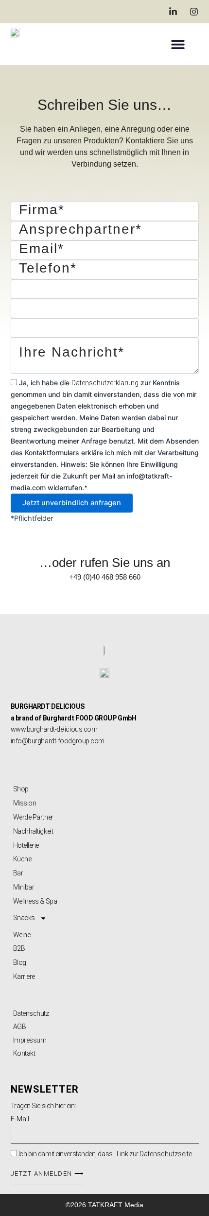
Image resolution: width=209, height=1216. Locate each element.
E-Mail (20, 1119)
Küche (22, 859)
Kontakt (24, 1053)
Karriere (24, 976)
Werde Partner (33, 817)
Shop (21, 789)
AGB (19, 1026)
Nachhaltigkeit (33, 831)
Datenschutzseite (165, 1154)
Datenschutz (31, 1013)
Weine (22, 935)
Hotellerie (26, 845)
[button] (178, 44)
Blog (19, 962)
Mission (24, 803)
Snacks (24, 918)
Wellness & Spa (35, 901)
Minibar (24, 887)
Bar (18, 873)
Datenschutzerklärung (105, 383)
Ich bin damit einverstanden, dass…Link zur (105, 1154)
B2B (19, 948)
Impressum (30, 1040)
